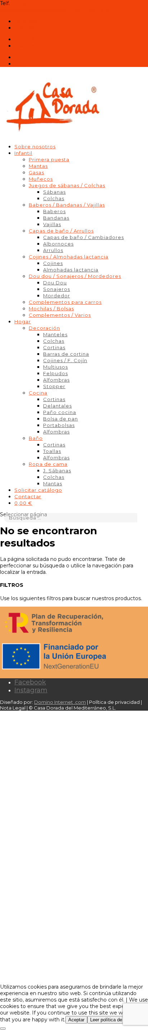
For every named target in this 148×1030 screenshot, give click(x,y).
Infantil (23, 153)
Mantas (38, 166)
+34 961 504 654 (31, 3)
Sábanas (54, 192)
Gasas (36, 172)
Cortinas (54, 347)
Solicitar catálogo (38, 490)
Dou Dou (55, 282)
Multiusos (55, 367)
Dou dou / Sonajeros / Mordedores (75, 276)
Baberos (54, 211)
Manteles (55, 334)
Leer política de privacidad (117, 1019)
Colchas (53, 198)
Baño (36, 438)
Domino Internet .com (60, 702)
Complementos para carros (65, 302)
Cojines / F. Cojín (65, 360)
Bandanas (56, 218)
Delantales (57, 406)
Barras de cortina (66, 354)
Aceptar (76, 1019)
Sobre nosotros (35, 146)
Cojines (53, 263)
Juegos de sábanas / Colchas (67, 185)
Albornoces (58, 244)
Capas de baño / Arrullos (61, 231)
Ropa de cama (48, 464)
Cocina (38, 393)
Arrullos (53, 250)
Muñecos (41, 179)
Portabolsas (59, 425)
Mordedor (56, 295)
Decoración (44, 328)
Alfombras (56, 380)
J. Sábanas (57, 470)
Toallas (52, 451)
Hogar (22, 321)
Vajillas (52, 224)
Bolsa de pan (60, 419)
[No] (3, 1028)
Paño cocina (59, 412)
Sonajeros (56, 289)
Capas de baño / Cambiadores (83, 237)
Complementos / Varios (60, 315)
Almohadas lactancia (70, 270)
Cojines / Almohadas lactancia (68, 257)
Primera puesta (49, 159)
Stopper (54, 386)
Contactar (27, 496)
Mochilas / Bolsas (51, 308)
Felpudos (55, 373)
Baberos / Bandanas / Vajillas (67, 205)
